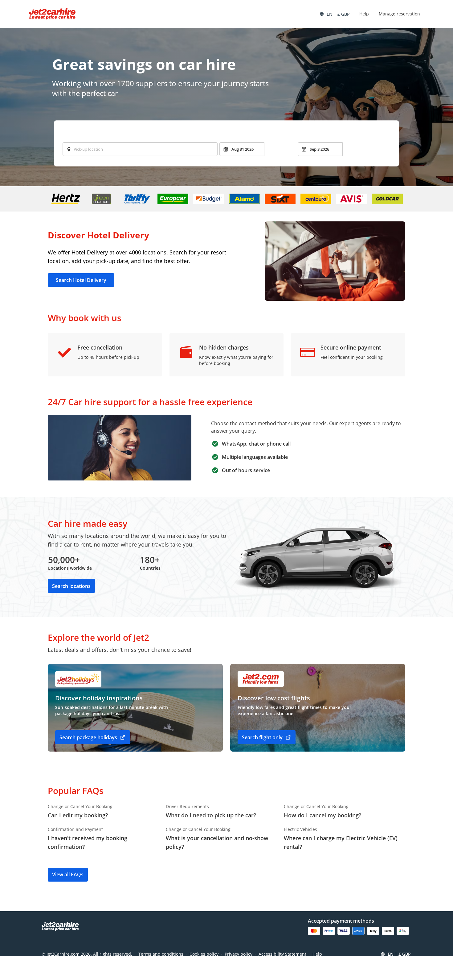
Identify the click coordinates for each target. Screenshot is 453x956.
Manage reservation (399, 14)
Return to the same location (94, 134)
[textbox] (140, 149)
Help (364, 14)
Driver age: (153, 134)
